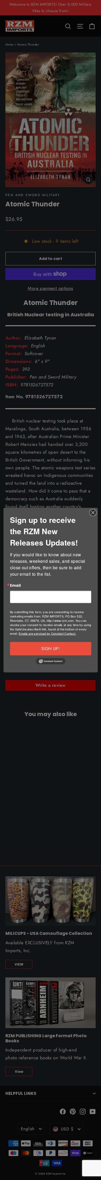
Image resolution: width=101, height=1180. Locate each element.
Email (15, 586)
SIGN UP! (50, 648)
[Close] (93, 512)
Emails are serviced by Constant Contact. (47, 633)
